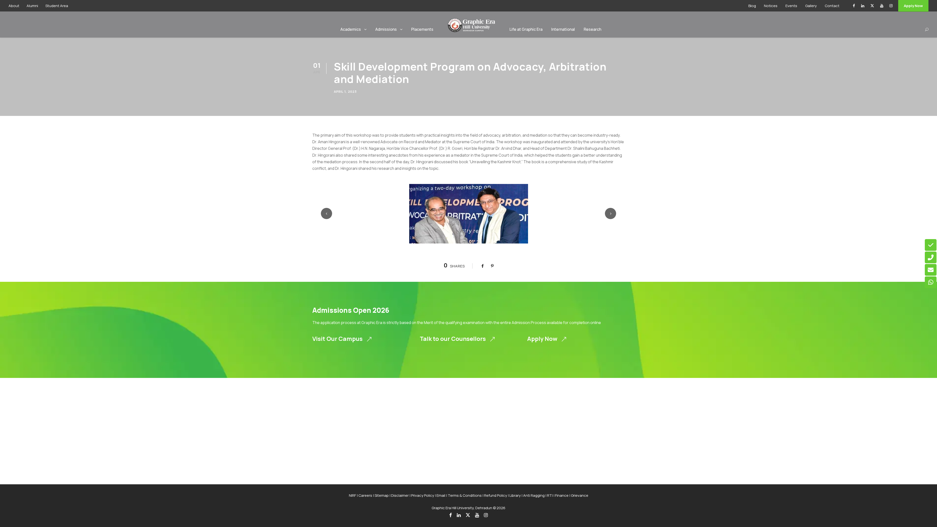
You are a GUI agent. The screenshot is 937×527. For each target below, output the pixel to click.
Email (441, 495)
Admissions (386, 29)
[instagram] (891, 5)
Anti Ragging (534, 495)
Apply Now (913, 5)
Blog (752, 5)
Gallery (811, 5)
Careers (365, 495)
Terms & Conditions (465, 495)
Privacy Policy (422, 495)
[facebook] (854, 5)
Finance (562, 495)
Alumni (32, 5)
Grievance (579, 495)
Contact (832, 5)
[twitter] (872, 5)
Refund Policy (495, 495)
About (14, 5)
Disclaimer (400, 495)
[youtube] (881, 5)
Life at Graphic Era (525, 29)
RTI (550, 495)
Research (592, 29)
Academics (350, 29)
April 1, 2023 (345, 91)
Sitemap (382, 495)
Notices (770, 5)
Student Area (56, 5)
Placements (422, 29)
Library (515, 495)
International (563, 29)
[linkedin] (862, 5)
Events (791, 5)
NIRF (352, 495)
